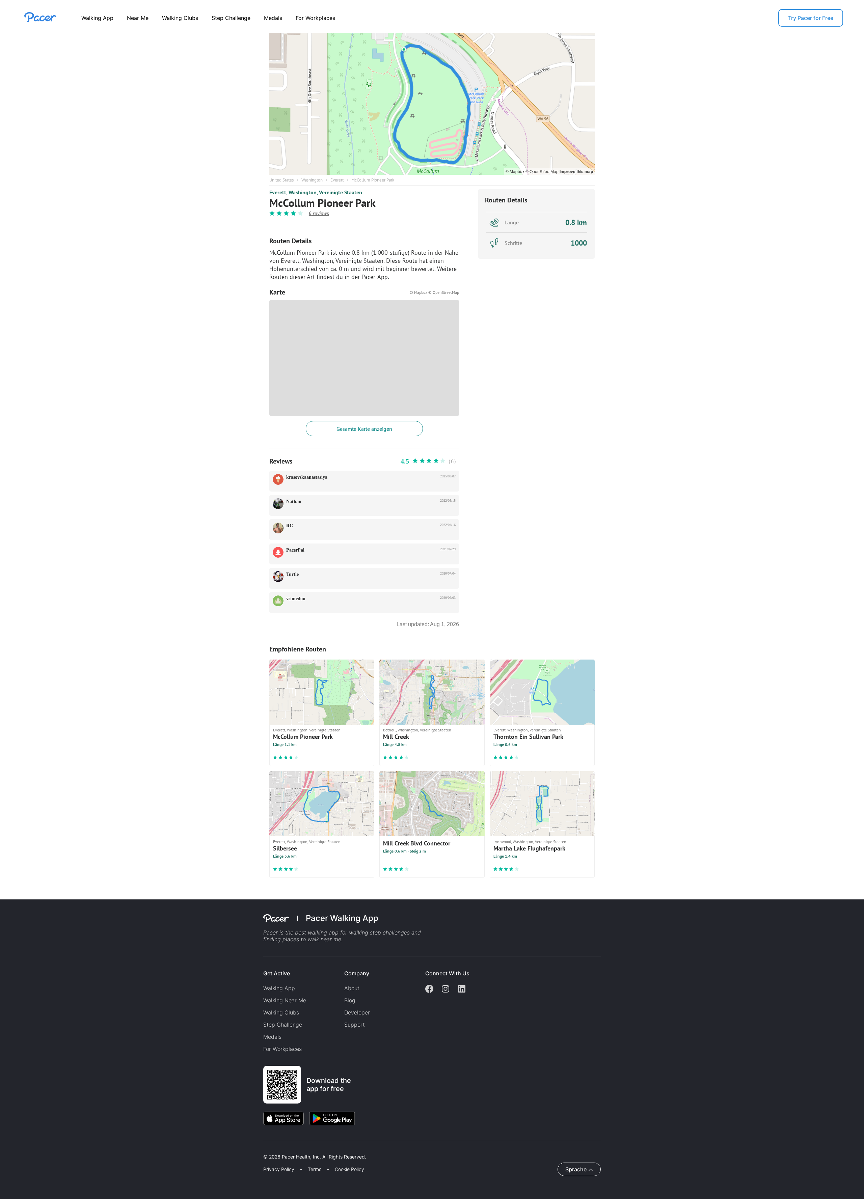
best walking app (317, 932)
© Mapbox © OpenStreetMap (434, 292)
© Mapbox (515, 171)
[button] (117, 1148)
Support (354, 1024)
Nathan (293, 501)
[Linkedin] (462, 989)
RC (289, 525)
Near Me (137, 18)
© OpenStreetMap (542, 171)
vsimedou (295, 598)
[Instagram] (445, 989)
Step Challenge (231, 18)
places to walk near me (311, 939)
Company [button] (356, 973)
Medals (273, 18)
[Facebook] (429, 989)
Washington (312, 180)
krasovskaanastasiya (306, 477)
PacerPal (295, 550)
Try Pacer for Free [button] (810, 18)
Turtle (292, 574)
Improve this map (576, 171)
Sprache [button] (576, 1169)
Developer (357, 1012)
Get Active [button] (276, 973)
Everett (337, 180)
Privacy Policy (278, 1169)
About (351, 988)
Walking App (97, 18)
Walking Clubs (180, 18)
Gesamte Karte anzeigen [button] (364, 428)
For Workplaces (315, 18)
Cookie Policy (349, 1169)
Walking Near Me (284, 1000)
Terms (314, 1169)
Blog (349, 1000)
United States (281, 180)
